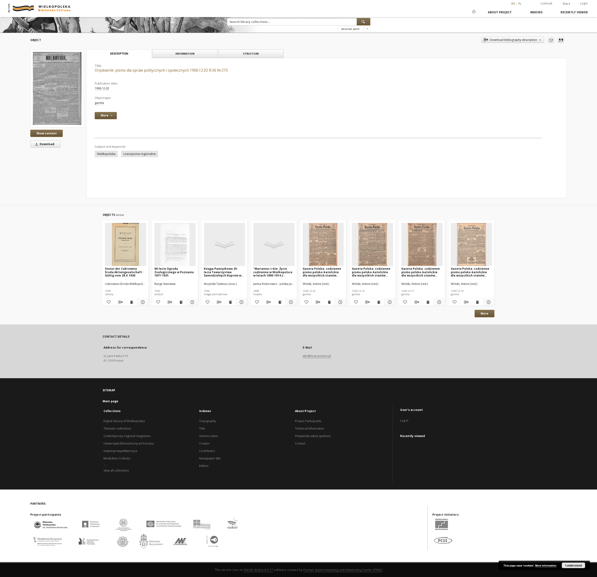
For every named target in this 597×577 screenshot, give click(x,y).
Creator (204, 443)
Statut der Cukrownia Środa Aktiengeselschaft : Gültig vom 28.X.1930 (124, 272)
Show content (46, 133)
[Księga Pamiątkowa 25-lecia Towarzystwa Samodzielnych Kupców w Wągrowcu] (224, 244)
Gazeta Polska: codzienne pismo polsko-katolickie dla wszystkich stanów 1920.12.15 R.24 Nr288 (371, 272)
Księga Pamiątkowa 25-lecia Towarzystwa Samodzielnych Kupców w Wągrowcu (222, 272)
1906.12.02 (102, 88)
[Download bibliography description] (119, 302)
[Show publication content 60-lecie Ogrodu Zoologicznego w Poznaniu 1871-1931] (180, 302)
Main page (110, 401)
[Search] (363, 21)
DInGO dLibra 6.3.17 (258, 570)
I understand (573, 565)
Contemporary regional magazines (127, 436)
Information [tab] (184, 53)
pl (520, 3)
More (484, 313)
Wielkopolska (106, 154)
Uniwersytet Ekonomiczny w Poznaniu (129, 443)
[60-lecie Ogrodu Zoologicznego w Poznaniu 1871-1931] (175, 244)
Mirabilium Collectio (117, 458)
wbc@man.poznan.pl (317, 356)
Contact (300, 443)
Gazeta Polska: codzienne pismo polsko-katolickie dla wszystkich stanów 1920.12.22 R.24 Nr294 (322, 272)
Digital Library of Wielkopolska (124, 421)
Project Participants (308, 421)
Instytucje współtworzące (120, 451)
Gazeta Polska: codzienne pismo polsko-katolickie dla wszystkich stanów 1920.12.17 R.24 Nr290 (420, 272)
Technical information (309, 428)
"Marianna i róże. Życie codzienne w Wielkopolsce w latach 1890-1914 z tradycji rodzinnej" (272, 272)
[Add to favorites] (551, 40)
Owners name (208, 436)
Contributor (207, 451)
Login (584, 3)
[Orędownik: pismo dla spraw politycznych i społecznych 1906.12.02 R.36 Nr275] (57, 88)
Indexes (536, 12)
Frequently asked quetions (313, 436)
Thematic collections (117, 428)
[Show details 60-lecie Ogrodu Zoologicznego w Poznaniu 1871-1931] (191, 302)
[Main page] (473, 12)
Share (566, 4)
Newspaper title (210, 458)
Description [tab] (119, 53)
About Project (500, 12)
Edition (203, 466)
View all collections (116, 470)
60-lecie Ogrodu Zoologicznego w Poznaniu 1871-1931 (174, 272)
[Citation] (561, 40)
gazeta (99, 103)
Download (46, 144)
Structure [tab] (251, 53)
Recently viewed (574, 12)
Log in (404, 421)
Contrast (546, 3)
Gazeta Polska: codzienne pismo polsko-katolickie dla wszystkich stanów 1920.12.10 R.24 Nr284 (470, 272)
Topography (207, 421)
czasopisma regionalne (139, 154)
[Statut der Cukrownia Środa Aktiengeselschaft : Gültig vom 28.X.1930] (125, 244)
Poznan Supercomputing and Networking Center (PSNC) (342, 570)
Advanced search (350, 29)
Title (202, 428)
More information (545, 565)
